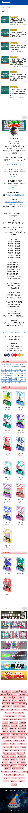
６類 (22, 781)
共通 (13, 719)
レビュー (16, 709)
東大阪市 (22, 731)
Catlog (16, 691)
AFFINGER (6, 691)
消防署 (5, 744)
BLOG (11, 790)
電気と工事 (9, 775)
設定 (14, 756)
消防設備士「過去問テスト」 (14, 202)
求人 (6, 737)
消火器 (22, 737)
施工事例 (23, 728)
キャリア (7, 700)
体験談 (22, 716)
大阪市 (23, 725)
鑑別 (8, 768)
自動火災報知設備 (10, 753)
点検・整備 (7, 747)
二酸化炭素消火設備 (10, 716)
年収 (6, 728)
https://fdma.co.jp (14, 176)
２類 (15, 778)
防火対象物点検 (18, 768)
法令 (14, 737)
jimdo (4, 694)
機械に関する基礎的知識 (20, 734)
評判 (7, 759)
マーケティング (20, 706)
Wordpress (23, 694)
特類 (16, 747)
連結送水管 (22, 762)
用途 (6, 750)
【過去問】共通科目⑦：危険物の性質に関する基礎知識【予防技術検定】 (18, 34)
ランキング (6, 709)
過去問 (24, 24)
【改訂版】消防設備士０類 (15, 195)
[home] (22, 355)
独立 (24, 747)
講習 (6, 762)
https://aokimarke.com (14, 165)
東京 (14, 731)
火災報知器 (22, 744)
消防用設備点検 (19, 740)
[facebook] (8, 355)
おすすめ (8, 697)
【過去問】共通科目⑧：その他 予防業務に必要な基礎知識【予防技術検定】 (18, 20)
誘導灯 (14, 759)
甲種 (13, 750)
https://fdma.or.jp (14, 188)
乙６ (9, 713)
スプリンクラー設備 (19, 700)
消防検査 (8, 740)
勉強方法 (14, 722)
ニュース (7, 703)
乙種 (25, 709)
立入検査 (22, 750)
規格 (21, 753)
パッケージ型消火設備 (19, 703)
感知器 (13, 728)
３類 (22, 778)
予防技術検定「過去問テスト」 (14, 204)
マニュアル (8, 706)
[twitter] (5, 355)
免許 (6, 719)
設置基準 (22, 756)
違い (14, 765)
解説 (6, 756)
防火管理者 (15, 771)
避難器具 (23, 765)
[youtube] (15, 355)
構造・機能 (5, 734)
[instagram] (12, 355)
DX (24, 691)
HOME (6, 790)
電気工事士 (20, 775)
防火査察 (5, 771)
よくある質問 (19, 697)
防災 (25, 771)
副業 (6, 722)
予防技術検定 (18, 713)
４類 (7, 781)
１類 (7, 778)
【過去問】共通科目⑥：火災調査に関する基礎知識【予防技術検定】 (18, 47)
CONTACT (20, 790)
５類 (14, 781)
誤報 (23, 759)
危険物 (23, 722)
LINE (15, 790)
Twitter (13, 694)
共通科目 (21, 24)
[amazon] (19, 355)
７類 (15, 784)
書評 (6, 731)
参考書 (6, 725)
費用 (13, 762)
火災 (14, 744)
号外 (15, 725)
